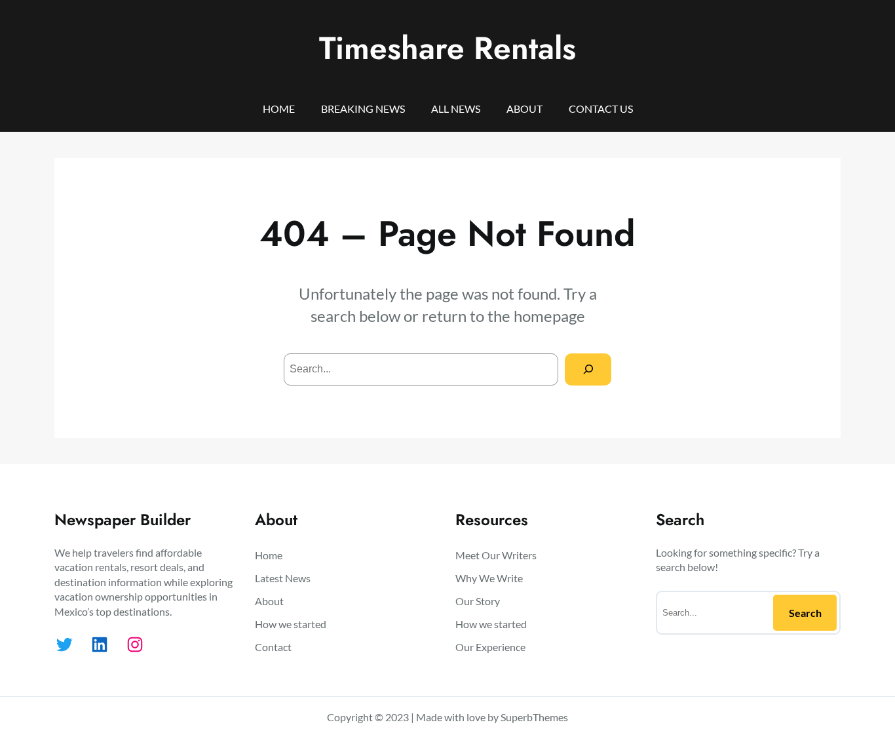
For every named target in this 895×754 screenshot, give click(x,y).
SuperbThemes (534, 717)
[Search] (588, 369)
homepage (549, 315)
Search (805, 612)
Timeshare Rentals (447, 48)
